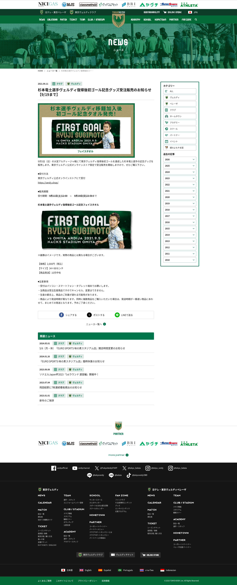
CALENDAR (52, 19)
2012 (167, 247)
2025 (167, 165)
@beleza (118, 475)
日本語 (70, 570)
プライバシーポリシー (87, 580)
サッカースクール (95, 500)
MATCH (63, 19)
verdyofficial (62, 468)
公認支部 (67, 525)
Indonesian (171, 570)
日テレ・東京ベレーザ (55, 12)
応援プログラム (121, 511)
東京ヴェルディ (51, 489)
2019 (167, 203)
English (88, 570)
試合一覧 (41, 514)
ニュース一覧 (52, 70)
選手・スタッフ (69, 500)
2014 (167, 234)
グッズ (117, 505)
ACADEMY (135, 19)
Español (107, 570)
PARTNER (173, 19)
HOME (40, 70)
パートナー (175, 135)
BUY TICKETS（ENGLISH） (47, 545)
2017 (167, 216)
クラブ (59, 83)
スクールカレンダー (96, 508)
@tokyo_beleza (134, 468)
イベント (174, 141)
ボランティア (68, 522)
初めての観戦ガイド (45, 519)
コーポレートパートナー (98, 526)
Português (128, 570)
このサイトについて (64, 580)
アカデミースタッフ (71, 541)
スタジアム (68, 516)
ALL (171, 91)
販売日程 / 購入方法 (45, 536)
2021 (167, 190)
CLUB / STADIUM (96, 19)
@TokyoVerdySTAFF (108, 468)
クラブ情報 (68, 513)
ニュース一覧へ (94, 324)
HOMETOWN (160, 19)
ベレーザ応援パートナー (182, 547)
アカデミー (175, 122)
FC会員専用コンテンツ (123, 502)
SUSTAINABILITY (152, 12)
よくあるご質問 (44, 580)
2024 (167, 172)
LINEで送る (127, 314)
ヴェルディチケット (124, 554)
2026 (167, 159)
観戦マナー (68, 519)
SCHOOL (147, 19)
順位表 (40, 517)
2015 (167, 228)
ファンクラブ (120, 500)
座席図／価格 (152, 530)
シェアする (71, 314)
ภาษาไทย (149, 570)
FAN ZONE (186, 19)
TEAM (82, 19)
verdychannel (84, 468)
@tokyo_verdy (157, 468)
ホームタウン (176, 116)
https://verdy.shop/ (48, 182)
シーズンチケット (44, 530)
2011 (167, 253)
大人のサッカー (95, 502)
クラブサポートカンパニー (99, 535)
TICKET (73, 19)
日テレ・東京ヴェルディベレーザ (169, 489)
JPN (196, 12)
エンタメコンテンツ (122, 508)
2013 (167, 241)
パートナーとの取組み (97, 538)
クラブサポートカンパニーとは (100, 532)
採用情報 (105, 580)
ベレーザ (174, 103)
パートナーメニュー (96, 529)
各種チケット (43, 542)
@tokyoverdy (98, 475)
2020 (167, 197)
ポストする (99, 314)
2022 (167, 184)
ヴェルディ (76, 83)
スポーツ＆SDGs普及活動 (98, 505)
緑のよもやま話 (176, 147)
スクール (174, 128)
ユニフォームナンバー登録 (73, 502)
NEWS (42, 19)
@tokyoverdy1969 (139, 475)
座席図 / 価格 (42, 533)
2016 (167, 222)
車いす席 (41, 539)
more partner (116, 455)
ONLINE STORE (175, 12)
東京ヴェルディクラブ (85, 12)
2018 (167, 209)
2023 (167, 178)
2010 (167, 260)
